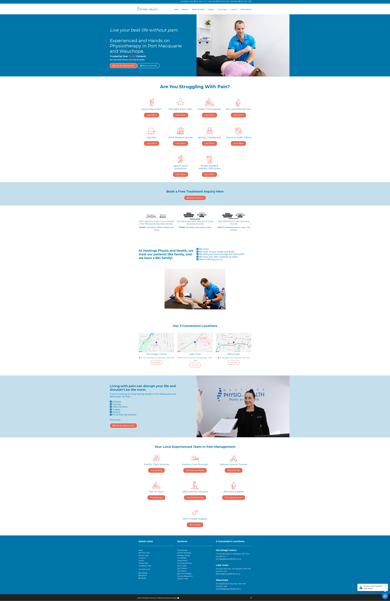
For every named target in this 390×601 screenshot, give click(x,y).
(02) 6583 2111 (201, 1)
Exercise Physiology (184, 553)
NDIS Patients (182, 568)
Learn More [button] (152, 115)
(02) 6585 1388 (245, 1)
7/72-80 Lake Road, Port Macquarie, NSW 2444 (157, 358)
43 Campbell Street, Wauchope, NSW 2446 (234, 358)
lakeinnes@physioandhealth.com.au (228, 574)
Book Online (246, 9)
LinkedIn (143, 578)
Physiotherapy (182, 550)
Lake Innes (222, 565)
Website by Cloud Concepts (167, 598)
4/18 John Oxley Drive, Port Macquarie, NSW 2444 (233, 569)
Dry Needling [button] (156, 470)
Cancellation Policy (145, 566)
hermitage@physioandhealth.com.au (228, 559)
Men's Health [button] (195, 524)
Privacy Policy (143, 563)
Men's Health (181, 566)
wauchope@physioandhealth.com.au (228, 589)
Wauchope (222, 580)
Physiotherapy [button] (233, 470)
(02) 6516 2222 (223, 1)
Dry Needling (181, 558)
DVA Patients (181, 571)
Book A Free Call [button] (196, 198)
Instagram (144, 573)
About (141, 550)
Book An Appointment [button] (124, 65)
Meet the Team (144, 553)
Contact (234, 9)
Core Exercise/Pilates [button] (195, 470)
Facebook (143, 575)
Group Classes (182, 560)
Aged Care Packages (184, 573)
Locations (142, 558)
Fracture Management (185, 576)
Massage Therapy (183, 555)
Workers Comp (182, 579)
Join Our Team (144, 555)
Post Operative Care (184, 563)
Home (176, 9)
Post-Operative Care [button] (234, 497)
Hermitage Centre (226, 550)
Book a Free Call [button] (149, 65)
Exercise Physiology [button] (195, 497)
